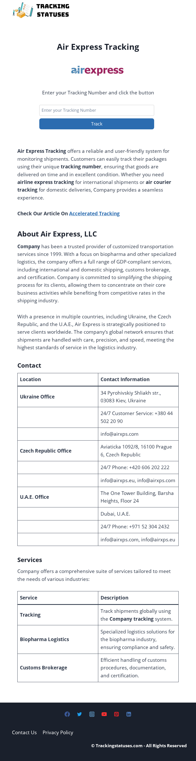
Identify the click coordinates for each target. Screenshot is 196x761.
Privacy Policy (58, 732)
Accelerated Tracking (94, 213)
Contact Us (24, 732)
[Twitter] (79, 714)
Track (96, 124)
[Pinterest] (116, 714)
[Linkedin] (128, 714)
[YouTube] (104, 714)
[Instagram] (92, 714)
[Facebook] (67, 714)
